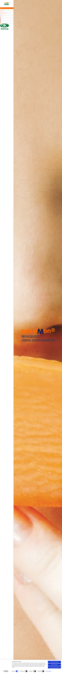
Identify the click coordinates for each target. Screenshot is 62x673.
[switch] (26, 671)
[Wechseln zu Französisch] (7, 19)
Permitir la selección (54, 664)
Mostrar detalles (48, 671)
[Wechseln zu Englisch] (7, 18)
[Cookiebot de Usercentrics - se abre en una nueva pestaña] (6, 671)
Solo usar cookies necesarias (54, 667)
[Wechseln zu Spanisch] (7, 23)
